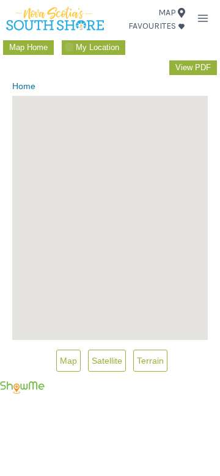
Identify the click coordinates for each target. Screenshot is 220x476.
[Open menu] (202, 18)
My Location (97, 47)
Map (68, 361)
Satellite (107, 361)
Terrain (150, 361)
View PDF (193, 67)
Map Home (28, 47)
